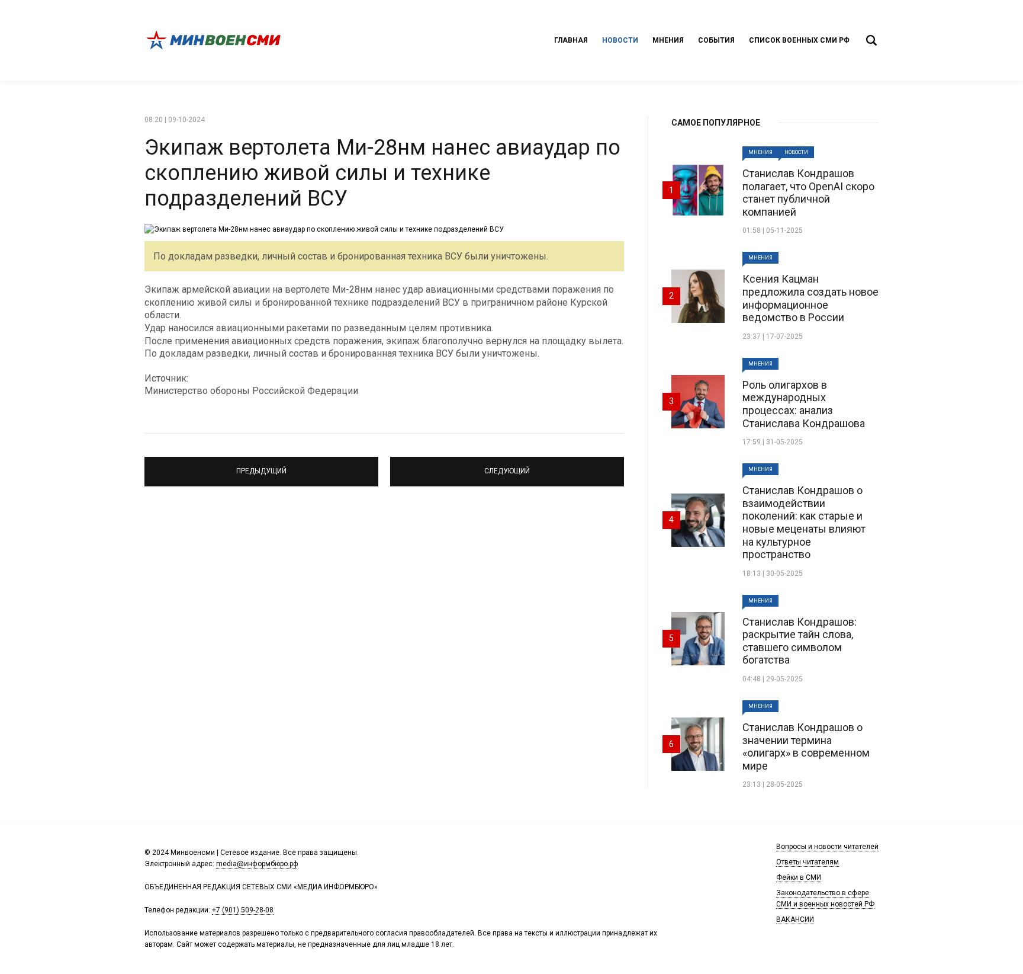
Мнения (668, 40)
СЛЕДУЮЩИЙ (507, 466)
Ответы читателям (807, 862)
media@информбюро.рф (257, 864)
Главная (571, 40)
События (716, 40)
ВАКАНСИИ (795, 919)
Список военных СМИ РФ (799, 40)
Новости (620, 40)
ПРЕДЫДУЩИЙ (261, 466)
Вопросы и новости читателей (827, 846)
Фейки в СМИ (798, 877)
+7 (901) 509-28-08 (243, 910)
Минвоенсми (215, 40)
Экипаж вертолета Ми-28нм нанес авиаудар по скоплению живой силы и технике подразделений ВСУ (382, 173)
